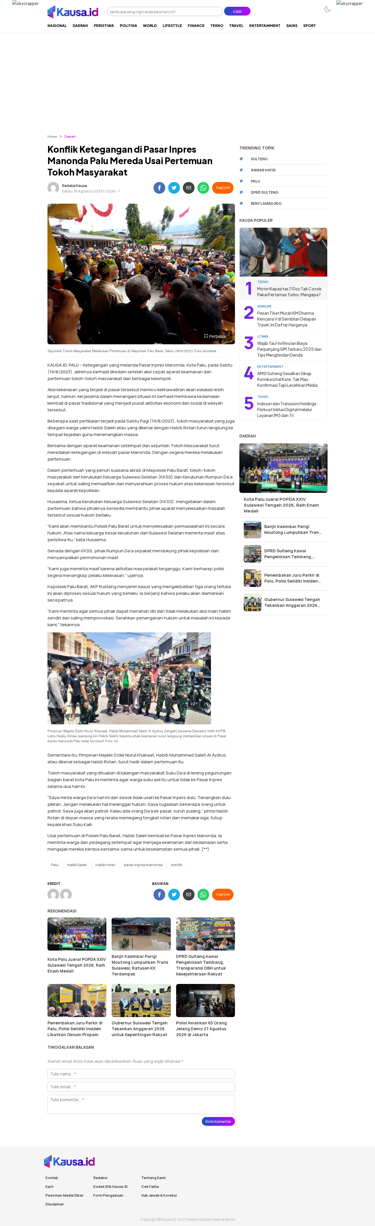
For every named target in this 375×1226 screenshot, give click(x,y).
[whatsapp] (203, 188)
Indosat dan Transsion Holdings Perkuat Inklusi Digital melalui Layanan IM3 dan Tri (286, 409)
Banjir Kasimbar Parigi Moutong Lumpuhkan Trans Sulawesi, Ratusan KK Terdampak (140, 965)
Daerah (70, 137)
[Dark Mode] (327, 9)
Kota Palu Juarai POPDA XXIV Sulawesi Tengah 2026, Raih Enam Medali (76, 965)
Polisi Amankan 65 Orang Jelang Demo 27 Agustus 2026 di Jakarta (201, 1028)
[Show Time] (119, 191)
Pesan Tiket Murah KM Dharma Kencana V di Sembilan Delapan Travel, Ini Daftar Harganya (286, 318)
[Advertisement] (187, 77)
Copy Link (223, 187)
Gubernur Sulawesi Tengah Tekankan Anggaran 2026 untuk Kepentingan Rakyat (140, 1028)
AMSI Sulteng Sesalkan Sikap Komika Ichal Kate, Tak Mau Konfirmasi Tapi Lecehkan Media (287, 379)
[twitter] (174, 188)
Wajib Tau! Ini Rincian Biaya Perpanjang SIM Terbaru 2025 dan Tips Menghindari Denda (289, 348)
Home (52, 137)
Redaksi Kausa (74, 185)
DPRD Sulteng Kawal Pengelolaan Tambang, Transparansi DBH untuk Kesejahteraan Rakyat (201, 965)
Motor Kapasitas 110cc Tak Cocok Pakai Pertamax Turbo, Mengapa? (289, 291)
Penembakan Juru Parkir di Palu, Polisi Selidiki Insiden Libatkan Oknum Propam (75, 1028)
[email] (189, 188)
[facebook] (159, 188)
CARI (237, 11)
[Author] (53, 188)
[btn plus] (229, 209)
